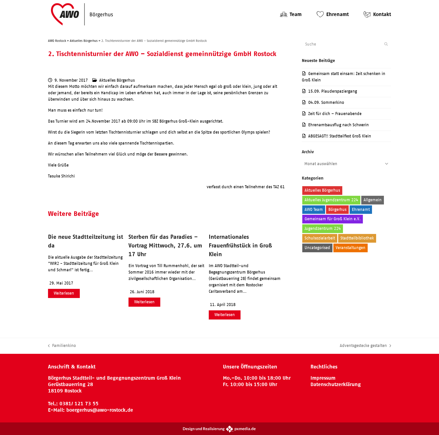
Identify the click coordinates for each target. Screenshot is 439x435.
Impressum (323, 378)
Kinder (352, 228)
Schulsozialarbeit (320, 238)
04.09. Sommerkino (326, 102)
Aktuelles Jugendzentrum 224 (331, 200)
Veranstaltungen (350, 247)
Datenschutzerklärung (336, 384)
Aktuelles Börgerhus (117, 80)
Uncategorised (317, 247)
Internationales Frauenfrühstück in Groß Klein (240, 245)
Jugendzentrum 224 (323, 228)
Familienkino (62, 346)
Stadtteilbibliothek (357, 238)
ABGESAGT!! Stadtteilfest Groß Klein (339, 136)
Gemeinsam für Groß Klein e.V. (333, 219)
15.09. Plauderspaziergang (332, 91)
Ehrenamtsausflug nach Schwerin (338, 125)
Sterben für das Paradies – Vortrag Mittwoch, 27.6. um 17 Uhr (165, 245)
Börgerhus (337, 209)
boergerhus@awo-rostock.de (99, 410)
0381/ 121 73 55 (79, 403)
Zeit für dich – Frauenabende (334, 113)
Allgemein (373, 200)
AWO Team (314, 209)
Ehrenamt (361, 209)
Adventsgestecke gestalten (363, 346)
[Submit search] (386, 44)
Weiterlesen (64, 293)
